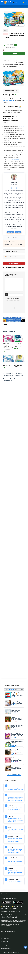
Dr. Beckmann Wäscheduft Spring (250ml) (18, 365)
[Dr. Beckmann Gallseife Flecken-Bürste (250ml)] (19, 335)
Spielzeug (5, 30)
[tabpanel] (14, 731)
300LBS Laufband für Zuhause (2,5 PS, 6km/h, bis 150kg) (15, 882)
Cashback (8, 917)
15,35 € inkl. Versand (7, 100)
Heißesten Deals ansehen (14, 774)
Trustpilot (4, 908)
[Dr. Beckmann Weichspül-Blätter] (8, 355)
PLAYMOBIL (21, 126)
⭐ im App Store (6, 906)
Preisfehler (16, 6)
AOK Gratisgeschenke (6, 948)
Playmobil (10, 323)
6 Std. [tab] (7, 689)
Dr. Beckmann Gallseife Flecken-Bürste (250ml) (18, 345)
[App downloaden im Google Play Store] (18, 902)
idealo (14, 98)
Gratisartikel (13, 916)
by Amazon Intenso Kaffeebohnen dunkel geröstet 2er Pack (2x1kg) (15, 861)
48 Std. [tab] (16, 689)
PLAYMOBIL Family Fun (17, 160)
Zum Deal (13, 53)
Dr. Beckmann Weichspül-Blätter (7, 364)
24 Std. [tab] (11, 689)
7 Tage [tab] (21, 689)
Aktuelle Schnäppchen (7, 6)
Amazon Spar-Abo (5, 941)
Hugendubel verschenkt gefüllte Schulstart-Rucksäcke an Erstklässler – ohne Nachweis (15, 799)
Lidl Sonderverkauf (5, 938)
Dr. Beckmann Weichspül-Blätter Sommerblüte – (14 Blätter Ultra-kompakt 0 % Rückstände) (8, 346)
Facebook (10, 232)
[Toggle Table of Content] (16, 91)
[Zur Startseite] (11, 2)
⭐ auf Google (13, 908)
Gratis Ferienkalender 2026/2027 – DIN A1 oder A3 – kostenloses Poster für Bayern (15, 820)
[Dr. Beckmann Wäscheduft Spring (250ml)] (19, 355)
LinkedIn (17, 232)
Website (14, 187)
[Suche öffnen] (20, 2)
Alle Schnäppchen (5, 935)
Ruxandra (14, 182)
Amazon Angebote (5, 945)
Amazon (13, 47)
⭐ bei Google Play (17, 906)
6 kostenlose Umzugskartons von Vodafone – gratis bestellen (15, 788)
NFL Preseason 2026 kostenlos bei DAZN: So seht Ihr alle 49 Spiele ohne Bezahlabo (15, 840)
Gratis (21, 6)
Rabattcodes (23, 916)
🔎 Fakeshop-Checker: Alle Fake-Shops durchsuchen (15, 830)
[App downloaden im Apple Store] (6, 902)
